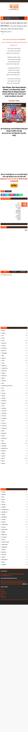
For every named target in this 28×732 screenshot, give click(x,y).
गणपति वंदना (3, 345)
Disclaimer (3, 597)
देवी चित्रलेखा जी (4, 517)
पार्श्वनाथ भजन (4, 380)
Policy (2, 595)
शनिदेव (3, 440)
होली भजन (3, 460)
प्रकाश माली (3, 522)
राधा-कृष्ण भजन (4, 410)
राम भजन (3, 420)
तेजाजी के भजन (4, 365)
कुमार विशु (3, 499)
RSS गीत (3, 330)
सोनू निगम (3, 562)
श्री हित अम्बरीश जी (4, 559)
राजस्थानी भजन (4, 408)
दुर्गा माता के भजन (4, 370)
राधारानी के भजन (4, 413)
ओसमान (3, 497)
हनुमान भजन (3, 455)
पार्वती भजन (3, 378)
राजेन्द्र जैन (3, 539)
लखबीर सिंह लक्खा (4, 547)
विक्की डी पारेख (4, 552)
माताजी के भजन (4, 400)
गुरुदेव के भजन (4, 350)
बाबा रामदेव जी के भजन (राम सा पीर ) (7, 385)
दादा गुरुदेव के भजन (4, 368)
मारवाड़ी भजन (4, 403)
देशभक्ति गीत (3, 373)
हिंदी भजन (3, 458)
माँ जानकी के (3, 398)
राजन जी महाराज (4, 537)
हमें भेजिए (14, 185)
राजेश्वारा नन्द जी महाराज (5, 542)
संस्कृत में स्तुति (4, 445)
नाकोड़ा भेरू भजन (4, 375)
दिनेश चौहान (3, 514)
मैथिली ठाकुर (3, 532)
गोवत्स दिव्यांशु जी (4, 353)
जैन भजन (3, 360)
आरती (2, 335)
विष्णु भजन (3, 435)
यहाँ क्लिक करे (24, 584)
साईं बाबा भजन (4, 450)
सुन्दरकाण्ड (3, 453)
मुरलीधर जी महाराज (4, 529)
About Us (3, 591)
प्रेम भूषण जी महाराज (5, 524)
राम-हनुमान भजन (4, 428)
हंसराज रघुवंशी (4, 564)
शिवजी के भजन (4, 443)
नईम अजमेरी (3, 519)
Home (2, 590)
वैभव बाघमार (3, 557)
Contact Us (4, 593)
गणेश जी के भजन (4, 348)
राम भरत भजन (4, 423)
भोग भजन (3, 390)
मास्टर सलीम (3, 527)
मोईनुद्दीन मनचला (4, 534)
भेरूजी (3, 388)
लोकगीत (3, 430)
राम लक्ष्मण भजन (4, 425)
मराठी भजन (3, 395)
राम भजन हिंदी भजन (8, 191)
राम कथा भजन (4, 415)
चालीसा (3, 355)
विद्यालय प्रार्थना (4, 433)
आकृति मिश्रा (4, 494)
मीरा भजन (3, 405)
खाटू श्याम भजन (4, 343)
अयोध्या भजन (4, 333)
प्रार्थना (3, 383)
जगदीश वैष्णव (4, 507)
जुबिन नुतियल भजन (4, 512)
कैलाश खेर (3, 502)
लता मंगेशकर (3, 549)
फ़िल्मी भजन (3, 463)
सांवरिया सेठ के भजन (5, 448)
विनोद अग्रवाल (4, 554)
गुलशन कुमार (3, 504)
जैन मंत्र (3, 363)
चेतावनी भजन (4, 358)
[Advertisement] (14, 13)
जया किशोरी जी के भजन (5, 509)
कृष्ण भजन (3, 340)
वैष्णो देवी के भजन (4, 438)
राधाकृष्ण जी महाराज (5, 544)
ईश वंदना (3, 338)
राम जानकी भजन (4, 418)
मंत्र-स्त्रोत (3, 393)
